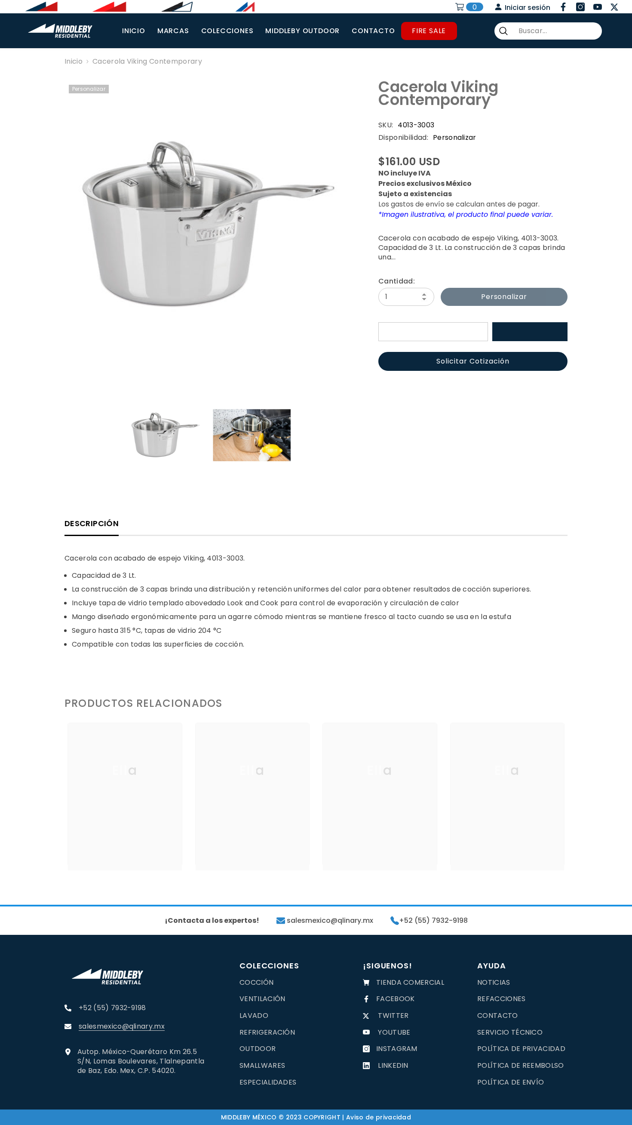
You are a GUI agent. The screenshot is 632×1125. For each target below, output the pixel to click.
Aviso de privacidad (378, 1117)
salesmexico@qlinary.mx (329, 920)
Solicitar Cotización (472, 361)
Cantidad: (396, 281)
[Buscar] (548, 31)
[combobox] (557, 31)
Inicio (73, 61)
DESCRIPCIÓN (91, 523)
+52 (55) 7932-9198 (433, 920)
